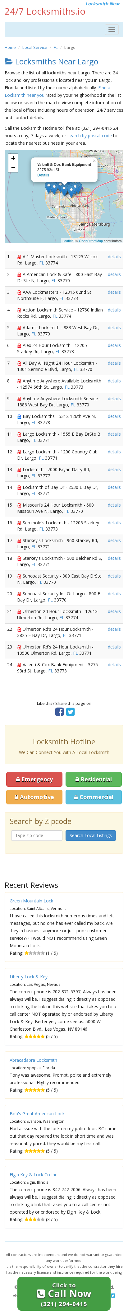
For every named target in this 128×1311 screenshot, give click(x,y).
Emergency (36, 779)
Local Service (34, 47)
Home (10, 47)
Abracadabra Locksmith (33, 1060)
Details (43, 174)
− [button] (13, 167)
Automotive (36, 797)
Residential (95, 779)
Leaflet (67, 240)
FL (56, 47)
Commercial (95, 797)
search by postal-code (89, 135)
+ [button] (13, 158)
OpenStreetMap (91, 240)
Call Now (66, 1294)
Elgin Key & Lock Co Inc (33, 1175)
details (114, 257)
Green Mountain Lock (31, 901)
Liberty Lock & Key (29, 977)
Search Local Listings (91, 835)
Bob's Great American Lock (37, 1114)
